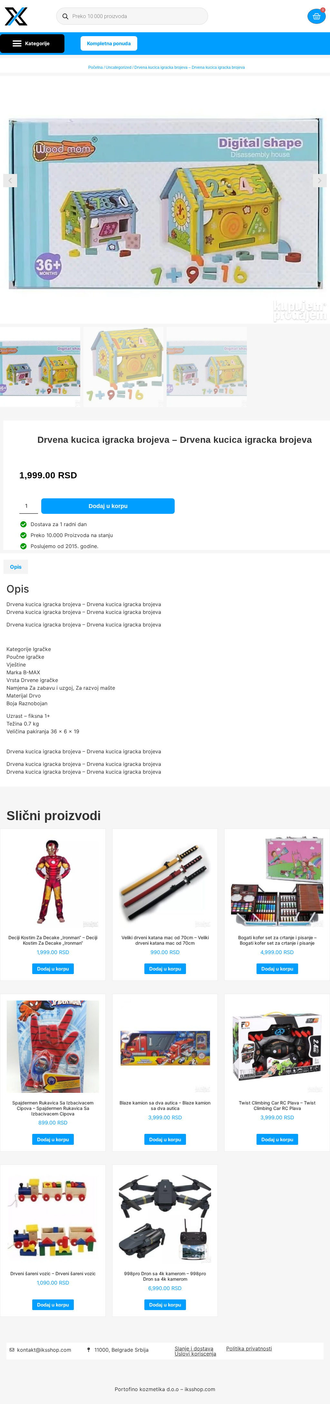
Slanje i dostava (194, 1348)
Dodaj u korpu (108, 506)
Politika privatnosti (249, 1348)
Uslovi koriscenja (195, 1353)
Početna (95, 67)
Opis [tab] (16, 567)
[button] (32, 43)
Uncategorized (118, 67)
